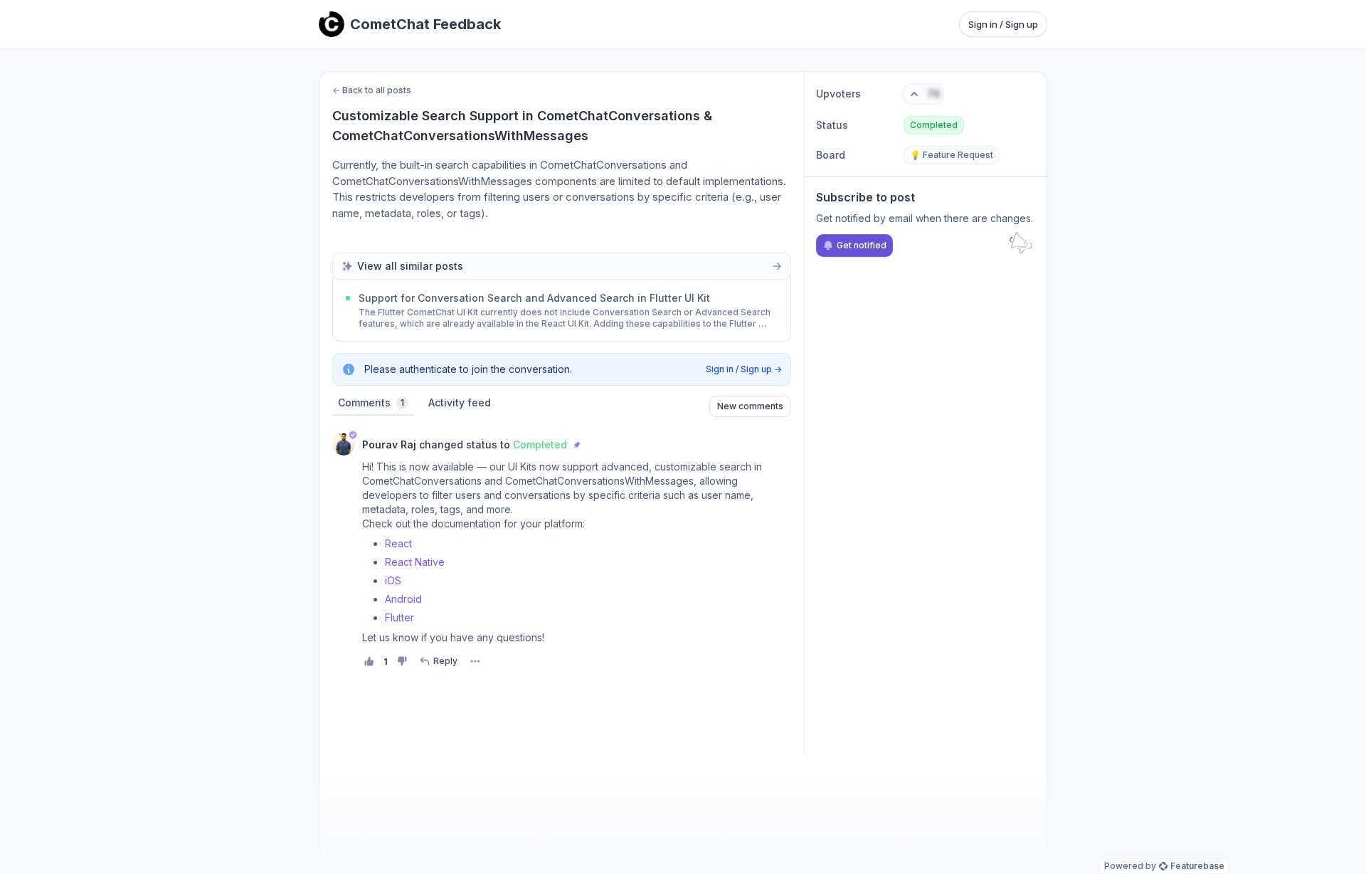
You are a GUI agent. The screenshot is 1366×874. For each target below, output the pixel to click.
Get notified (861, 245)
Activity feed (459, 402)
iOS (393, 580)
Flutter (399, 617)
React (398, 543)
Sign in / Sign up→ (744, 369)
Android (403, 599)
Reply (445, 661)
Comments (371, 402)
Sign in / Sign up (1003, 24)
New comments (750, 406)
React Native (415, 562)
